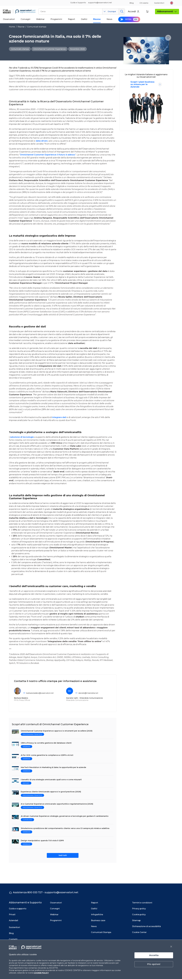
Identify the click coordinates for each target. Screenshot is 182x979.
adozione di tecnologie (22, 437)
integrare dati (59, 417)
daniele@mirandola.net (88, 693)
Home (12, 27)
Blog (132, 3)
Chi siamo (144, 3)
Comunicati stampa (36, 27)
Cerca (122, 11)
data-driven (42, 141)
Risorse (21, 27)
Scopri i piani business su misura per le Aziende (142, 84)
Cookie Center (139, 932)
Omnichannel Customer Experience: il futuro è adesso (47, 155)
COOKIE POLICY (41, 973)
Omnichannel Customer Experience (49, 49)
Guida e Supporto (78, 2)
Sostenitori (159, 3)
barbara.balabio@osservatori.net (40, 693)
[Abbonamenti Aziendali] (160, 84)
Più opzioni (153, 964)
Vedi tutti (63, 855)
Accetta (153, 955)
